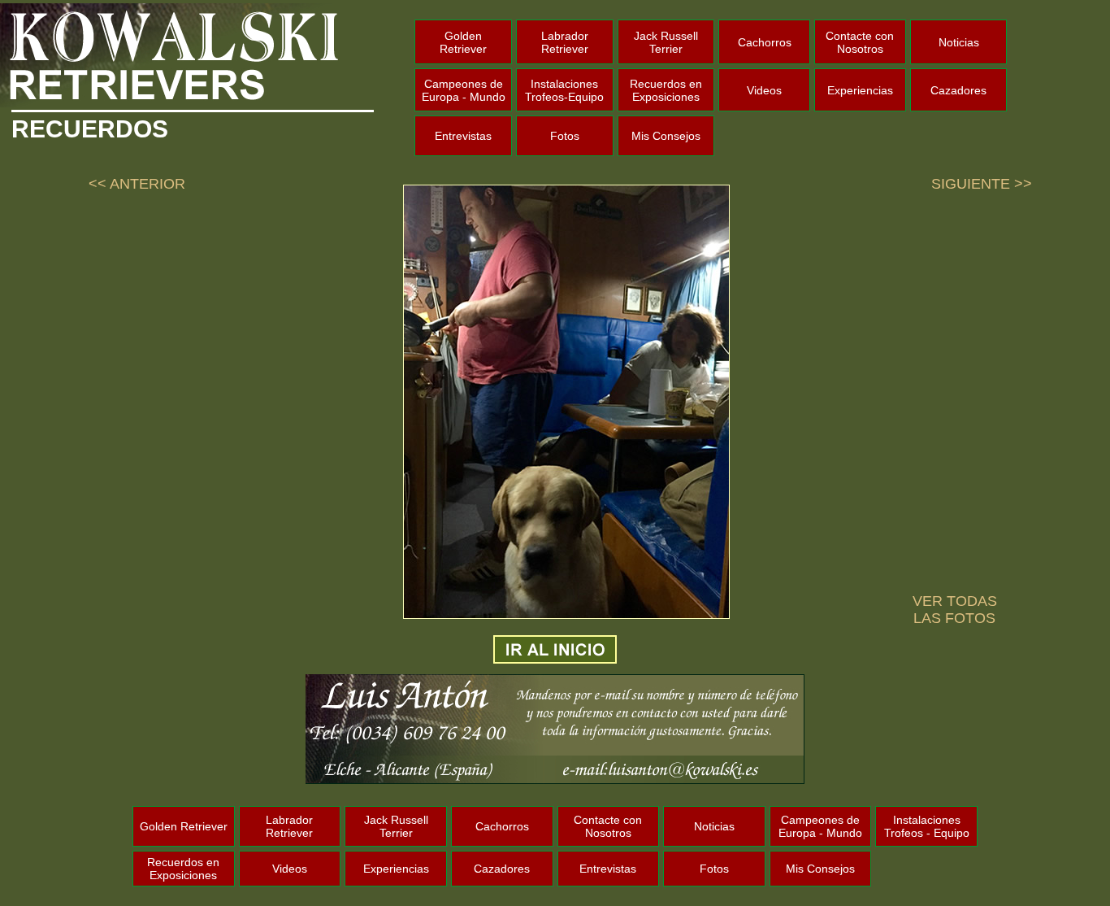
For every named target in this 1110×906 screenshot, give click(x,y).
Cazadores (958, 90)
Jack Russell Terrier (666, 42)
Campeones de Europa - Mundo (463, 90)
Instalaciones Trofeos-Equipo (564, 90)
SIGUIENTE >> (981, 184)
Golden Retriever (463, 42)
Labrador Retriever (564, 42)
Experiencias (860, 90)
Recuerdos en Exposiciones (666, 90)
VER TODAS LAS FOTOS (955, 609)
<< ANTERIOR (137, 184)
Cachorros (764, 42)
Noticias (959, 42)
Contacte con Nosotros (860, 42)
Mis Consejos (665, 135)
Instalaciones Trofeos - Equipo (926, 826)
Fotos (564, 135)
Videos (764, 90)
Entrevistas (463, 135)
